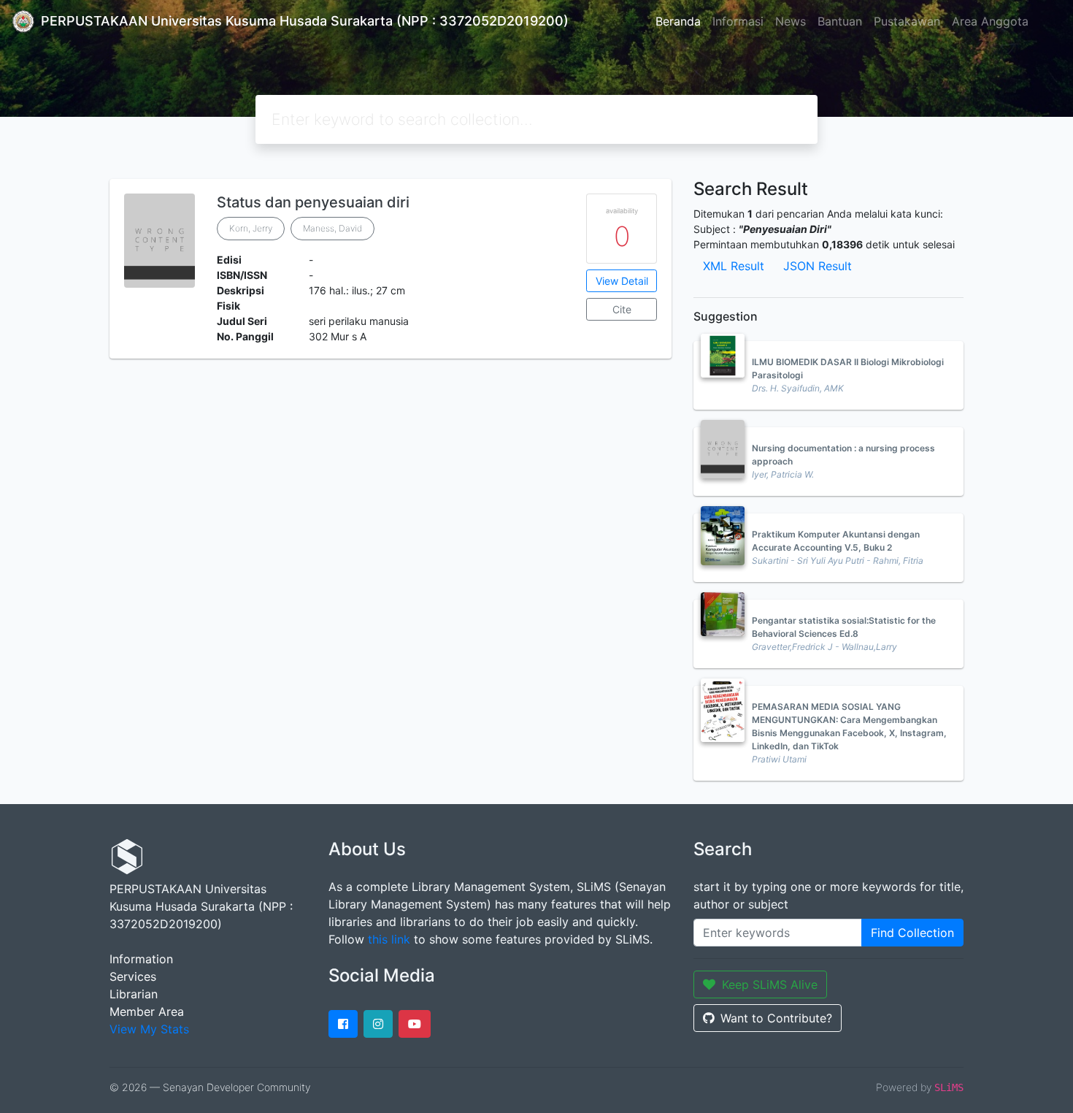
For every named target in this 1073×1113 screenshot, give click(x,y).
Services (132, 976)
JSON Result (817, 266)
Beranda (678, 21)
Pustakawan (907, 21)
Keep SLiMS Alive (770, 984)
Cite (621, 309)
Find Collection (912, 932)
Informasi (738, 21)
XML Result (733, 266)
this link (389, 939)
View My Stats (149, 1029)
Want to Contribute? (776, 1018)
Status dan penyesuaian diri (313, 202)
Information (141, 959)
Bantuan (840, 21)
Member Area (146, 1011)
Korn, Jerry (250, 228)
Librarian (133, 994)
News (790, 21)
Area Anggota (990, 21)
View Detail (622, 281)
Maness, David (332, 228)
